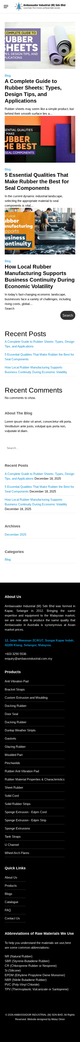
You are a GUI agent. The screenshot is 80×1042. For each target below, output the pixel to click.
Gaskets (10, 738)
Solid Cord (12, 795)
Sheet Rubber (14, 787)
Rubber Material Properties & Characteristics (35, 779)
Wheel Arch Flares (17, 853)
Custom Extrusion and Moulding (26, 697)
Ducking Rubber (15, 722)
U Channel (12, 844)
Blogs (8, 893)
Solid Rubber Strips (18, 804)
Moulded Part (14, 755)
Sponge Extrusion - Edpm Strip (25, 820)
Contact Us (12, 918)
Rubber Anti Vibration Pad (22, 771)
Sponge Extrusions (17, 828)
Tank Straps (13, 836)
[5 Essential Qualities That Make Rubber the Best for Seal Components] (40, 164)
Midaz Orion (58, 1019)
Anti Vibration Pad (17, 681)
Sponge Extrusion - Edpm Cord (26, 812)
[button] (6, 6)
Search (9, 308)
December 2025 (15, 534)
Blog (8, 75)
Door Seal (11, 714)
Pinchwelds (12, 763)
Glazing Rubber (15, 746)
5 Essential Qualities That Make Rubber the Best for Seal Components (37, 181)
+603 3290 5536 (15, 654)
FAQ (8, 910)
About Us (11, 877)
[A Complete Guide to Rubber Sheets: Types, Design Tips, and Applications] (40, 71)
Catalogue (11, 902)
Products (11, 885)
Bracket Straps (15, 689)
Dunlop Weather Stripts (20, 730)
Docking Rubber (15, 705)
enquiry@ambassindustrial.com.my (28, 658)
